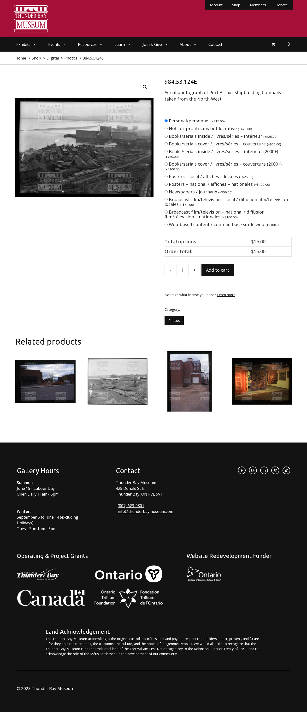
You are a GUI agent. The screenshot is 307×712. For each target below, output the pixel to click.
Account (216, 4)
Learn (119, 44)
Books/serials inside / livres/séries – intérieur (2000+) (221, 154)
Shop (236, 4)
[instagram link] (253, 470)
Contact (215, 44)
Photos (174, 320)
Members (258, 4)
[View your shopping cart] (273, 44)
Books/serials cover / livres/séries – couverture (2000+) (223, 166)
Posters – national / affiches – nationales (219, 184)
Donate (282, 4)
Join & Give (152, 44)
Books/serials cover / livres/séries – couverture (225, 144)
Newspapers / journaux (200, 192)
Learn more (226, 295)
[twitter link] (275, 470)
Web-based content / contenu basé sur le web (225, 224)
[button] (145, 87)
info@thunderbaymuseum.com (145, 511)
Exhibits (23, 44)
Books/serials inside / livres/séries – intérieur (223, 136)
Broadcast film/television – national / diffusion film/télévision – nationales (215, 214)
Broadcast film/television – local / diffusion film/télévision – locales (228, 202)
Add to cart (217, 270)
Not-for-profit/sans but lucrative (210, 128)
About (185, 44)
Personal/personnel (197, 121)
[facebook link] (242, 470)
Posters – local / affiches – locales (211, 176)
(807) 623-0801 (131, 505)
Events (54, 44)
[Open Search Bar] (288, 44)
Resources (87, 44)
